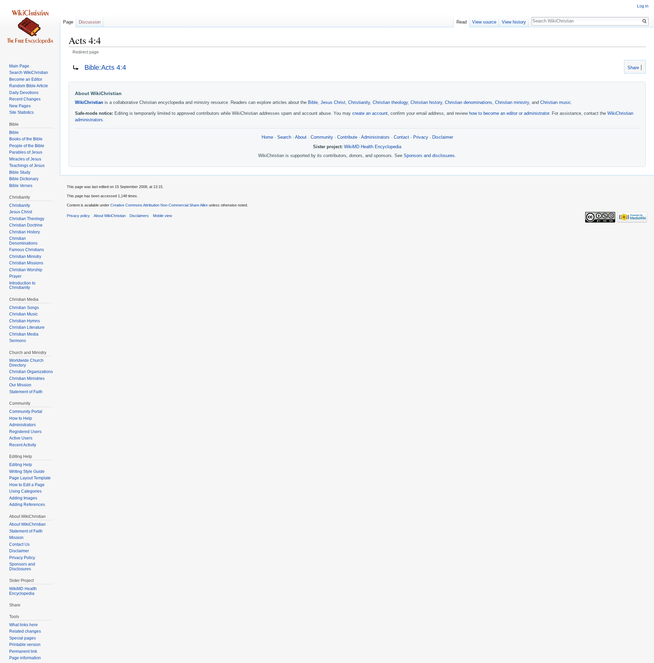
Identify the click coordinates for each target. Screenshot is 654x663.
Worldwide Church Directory (26, 363)
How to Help (20, 418)
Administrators (375, 137)
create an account (370, 113)
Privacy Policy (22, 557)
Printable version (25, 644)
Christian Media (23, 334)
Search (284, 137)
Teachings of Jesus (27, 165)
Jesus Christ (333, 102)
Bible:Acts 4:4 (105, 67)
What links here (23, 624)
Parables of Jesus (25, 152)
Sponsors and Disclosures (22, 566)
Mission (16, 537)
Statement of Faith (26, 391)
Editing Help (20, 464)
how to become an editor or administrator (509, 113)
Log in (643, 6)
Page (68, 22)
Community (322, 137)
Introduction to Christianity (22, 285)
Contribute (347, 137)
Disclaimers (139, 216)
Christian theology (390, 102)
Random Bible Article (28, 85)
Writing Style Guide (27, 471)
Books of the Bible (26, 139)
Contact (401, 137)
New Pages (20, 106)
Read (461, 22)
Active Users (20, 438)
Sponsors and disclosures (429, 155)
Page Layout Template (30, 478)
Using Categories (25, 491)
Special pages (22, 638)
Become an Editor (25, 79)
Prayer (15, 276)
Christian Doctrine (26, 225)
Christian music (555, 102)
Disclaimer (442, 137)
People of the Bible (26, 145)
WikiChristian (89, 102)
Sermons (17, 340)
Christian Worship (25, 269)
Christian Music (23, 314)
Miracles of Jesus (25, 159)
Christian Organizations (31, 371)
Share (632, 67)
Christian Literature (27, 327)
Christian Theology (26, 218)
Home (267, 137)
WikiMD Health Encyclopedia (372, 146)
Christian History (24, 232)
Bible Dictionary (23, 178)
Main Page (19, 66)
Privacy (420, 137)
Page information (25, 658)
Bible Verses (20, 185)
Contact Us (19, 544)
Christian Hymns (24, 321)
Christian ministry (512, 102)
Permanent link (23, 651)
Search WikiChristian (28, 72)
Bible (313, 102)
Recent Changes (25, 99)
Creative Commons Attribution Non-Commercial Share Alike (159, 205)
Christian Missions (26, 263)
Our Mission (20, 385)
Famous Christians (26, 249)
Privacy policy (78, 216)
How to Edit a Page (27, 484)
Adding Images (23, 498)
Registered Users (25, 431)
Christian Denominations (23, 241)
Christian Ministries (27, 378)
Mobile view (162, 216)
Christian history (426, 102)
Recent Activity (22, 445)
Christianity (359, 102)
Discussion (89, 22)
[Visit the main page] (30, 27)
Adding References (27, 504)
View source (484, 22)
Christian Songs (24, 307)
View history (514, 22)
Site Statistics (21, 112)
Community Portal (25, 411)
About (301, 137)
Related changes (25, 631)
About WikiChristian (27, 524)
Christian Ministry (25, 256)
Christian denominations (468, 102)
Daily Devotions (23, 92)
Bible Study (19, 172)
